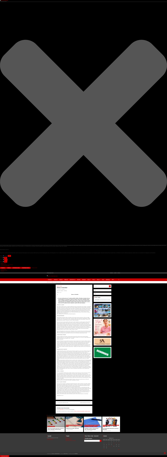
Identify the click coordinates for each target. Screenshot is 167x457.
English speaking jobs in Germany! (85, 402)
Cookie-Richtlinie (3, 269)
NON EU (88, 279)
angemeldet (61, 409)
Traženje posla (95, 426)
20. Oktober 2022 (86, 430)
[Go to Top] (165, 453)
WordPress (76, 453)
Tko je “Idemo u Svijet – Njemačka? (92, 436)
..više (112, 279)
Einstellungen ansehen (16, 267)
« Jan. (103, 449)
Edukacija (53, 426)
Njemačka (49, 279)
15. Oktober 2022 (105, 430)
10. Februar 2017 (59, 289)
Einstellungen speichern (25, 267)
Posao (93, 279)
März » (119, 449)
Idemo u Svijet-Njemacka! (56, 453)
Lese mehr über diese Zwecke (5, 265)
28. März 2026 (50, 430)
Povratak (80, 425)
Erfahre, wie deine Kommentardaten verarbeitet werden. (82, 411)
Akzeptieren (3, 267)
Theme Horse (66, 453)
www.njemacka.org (49, 439)
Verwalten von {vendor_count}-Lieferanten (7, 264)
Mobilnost (84, 279)
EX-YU (71, 425)
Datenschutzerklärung (69, 438)
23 (111, 446)
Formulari (66, 279)
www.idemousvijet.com (50, 438)
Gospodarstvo (72, 279)
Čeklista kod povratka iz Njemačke (72, 428)
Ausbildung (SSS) (87, 425)
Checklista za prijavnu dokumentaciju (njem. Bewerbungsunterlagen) (91, 429)
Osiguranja (108, 279)
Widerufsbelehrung (68, 439)
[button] (83, 123)
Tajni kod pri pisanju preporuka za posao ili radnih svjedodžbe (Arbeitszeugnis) (56, 429)
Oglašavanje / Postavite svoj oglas (71, 440)
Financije (61, 279)
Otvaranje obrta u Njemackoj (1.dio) (63, 402)
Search (110, 286)
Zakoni (67, 426)
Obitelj (98, 279)
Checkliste (56, 279)
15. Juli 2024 (68, 429)
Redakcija (63, 289)
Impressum (67, 437)
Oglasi (103, 279)
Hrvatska (73, 425)
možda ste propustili (51, 415)
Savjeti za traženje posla (88, 426)
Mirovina (78, 279)
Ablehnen (9, 267)
